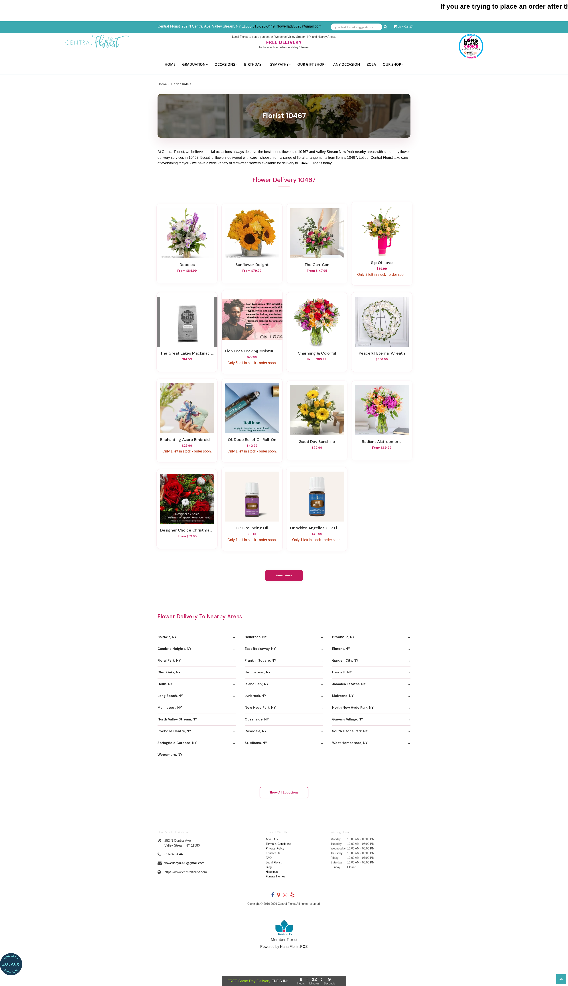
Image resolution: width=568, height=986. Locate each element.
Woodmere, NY (170, 754)
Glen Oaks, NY (169, 672)
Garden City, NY (345, 660)
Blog (269, 867)
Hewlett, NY (342, 672)
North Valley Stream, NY (177, 719)
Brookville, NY (343, 637)
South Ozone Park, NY (350, 731)
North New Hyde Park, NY (353, 707)
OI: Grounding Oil (252, 528)
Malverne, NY (343, 696)
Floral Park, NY (169, 660)
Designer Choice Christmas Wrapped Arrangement (187, 530)
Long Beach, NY (170, 696)
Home (170, 64)
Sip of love (382, 262)
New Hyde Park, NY (260, 707)
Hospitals (272, 871)
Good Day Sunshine (317, 441)
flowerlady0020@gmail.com (299, 26)
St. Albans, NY (256, 743)
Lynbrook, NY (255, 696)
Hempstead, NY (258, 672)
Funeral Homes (275, 876)
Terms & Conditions (278, 843)
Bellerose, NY (256, 637)
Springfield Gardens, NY (177, 743)
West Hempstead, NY (350, 743)
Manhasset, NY (170, 707)
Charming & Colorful (317, 353)
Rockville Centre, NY (174, 731)
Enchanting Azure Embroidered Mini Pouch (187, 439)
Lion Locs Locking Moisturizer (252, 351)
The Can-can (316, 264)
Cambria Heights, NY (174, 649)
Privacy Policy (275, 848)
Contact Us (273, 853)
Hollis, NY (165, 684)
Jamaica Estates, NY (349, 684)
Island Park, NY (257, 684)
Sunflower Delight (252, 264)
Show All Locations (284, 792)
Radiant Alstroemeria (382, 441)
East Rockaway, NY (260, 649)
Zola (371, 64)
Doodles (187, 264)
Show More (284, 575)
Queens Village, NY (347, 719)
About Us (272, 839)
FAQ (269, 857)
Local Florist (274, 862)
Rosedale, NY (256, 731)
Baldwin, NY (167, 637)
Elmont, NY (341, 649)
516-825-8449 (263, 26)
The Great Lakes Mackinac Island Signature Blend (187, 353)
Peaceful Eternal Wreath (382, 353)
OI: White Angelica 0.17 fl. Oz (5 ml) (317, 528)
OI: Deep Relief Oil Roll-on (252, 439)
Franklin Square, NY (260, 660)
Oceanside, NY (257, 719)
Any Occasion (346, 64)
